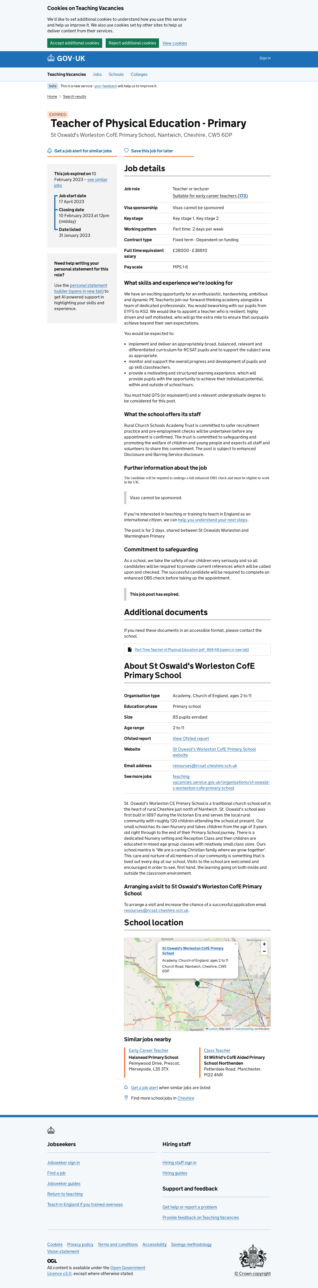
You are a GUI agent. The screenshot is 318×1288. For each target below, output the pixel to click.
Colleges (139, 74)
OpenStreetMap (244, 1028)
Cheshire (185, 1098)
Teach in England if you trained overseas (85, 1204)
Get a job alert (144, 1087)
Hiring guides (174, 1173)
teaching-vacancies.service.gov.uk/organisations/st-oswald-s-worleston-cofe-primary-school (221, 782)
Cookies (55, 1244)
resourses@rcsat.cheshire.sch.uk (205, 765)
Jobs (97, 74)
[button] (197, 984)
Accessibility (154, 1244)
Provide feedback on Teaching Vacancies (200, 1217)
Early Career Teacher (149, 1050)
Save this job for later (152, 151)
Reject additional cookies (132, 43)
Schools (116, 74)
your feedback (106, 86)
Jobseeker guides (64, 1183)
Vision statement (63, 1251)
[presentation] (197, 984)
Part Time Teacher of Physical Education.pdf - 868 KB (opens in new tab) (192, 649)
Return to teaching (65, 1194)
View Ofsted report (191, 738)
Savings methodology (191, 1244)
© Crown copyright (252, 1273)
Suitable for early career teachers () (210, 195)
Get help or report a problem (189, 1207)
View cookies (174, 43)
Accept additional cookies (74, 43)
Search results (74, 96)
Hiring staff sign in (179, 1162)
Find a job (56, 1173)
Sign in (265, 58)
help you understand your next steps (212, 519)
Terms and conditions (118, 1244)
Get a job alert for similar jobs (83, 151)
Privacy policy (80, 1244)
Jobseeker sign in (63, 1162)
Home (52, 96)
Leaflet (212, 1028)
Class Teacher (217, 1050)
